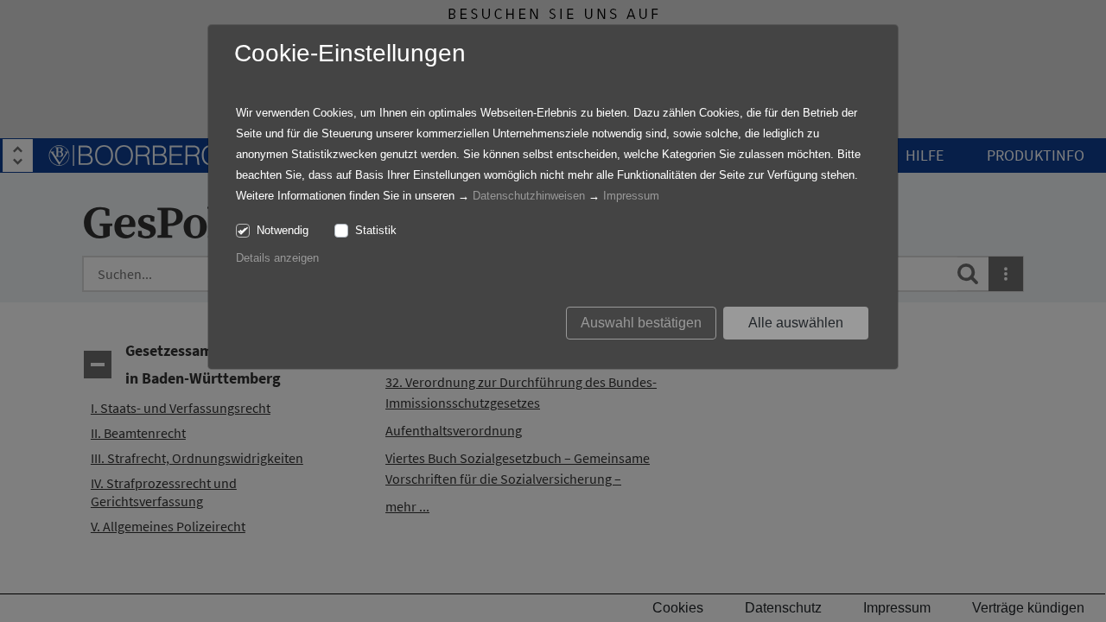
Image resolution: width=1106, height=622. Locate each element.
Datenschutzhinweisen (529, 195)
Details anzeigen (277, 257)
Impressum (631, 195)
